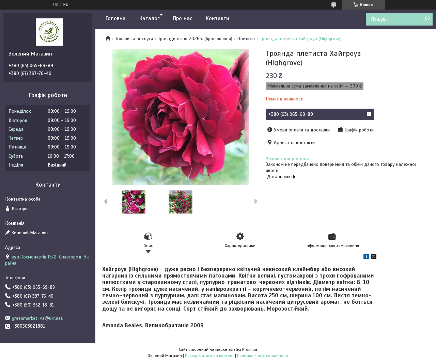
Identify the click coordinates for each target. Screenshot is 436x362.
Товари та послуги (134, 39)
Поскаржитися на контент (209, 355)
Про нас (182, 18)
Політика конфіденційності (262, 355)
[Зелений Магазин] (49, 31)
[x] (373, 258)
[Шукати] (427, 19)
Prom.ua (249, 349)
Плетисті (246, 39)
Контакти (217, 18)
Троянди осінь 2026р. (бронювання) (195, 39)
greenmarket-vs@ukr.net (37, 318)
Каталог (149, 18)
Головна (116, 18)
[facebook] (366, 258)
